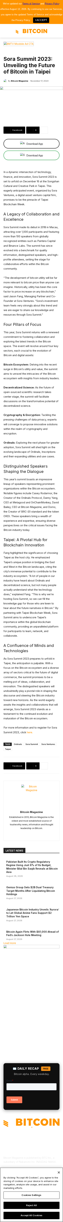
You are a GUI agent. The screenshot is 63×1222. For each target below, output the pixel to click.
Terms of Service (31, 3)
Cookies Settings (31, 1195)
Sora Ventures (48, 744)
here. (30, 732)
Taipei (8, 749)
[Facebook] (16, 834)
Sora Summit (32, 744)
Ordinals (18, 744)
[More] (44, 130)
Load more (10, 942)
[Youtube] (47, 834)
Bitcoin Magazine (19, 81)
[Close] (59, 1172)
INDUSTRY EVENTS (13, 51)
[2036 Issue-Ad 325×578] (31, 947)
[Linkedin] (28, 834)
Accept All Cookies (31, 1215)
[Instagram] (22, 834)
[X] (40, 834)
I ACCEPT (41, 20)
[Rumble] (34, 834)
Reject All (31, 1205)
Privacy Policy (52, 3)
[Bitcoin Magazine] (6, 81)
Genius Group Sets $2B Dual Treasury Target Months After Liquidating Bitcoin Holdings (30, 891)
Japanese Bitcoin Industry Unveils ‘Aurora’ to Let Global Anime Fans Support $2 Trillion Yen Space (32, 913)
